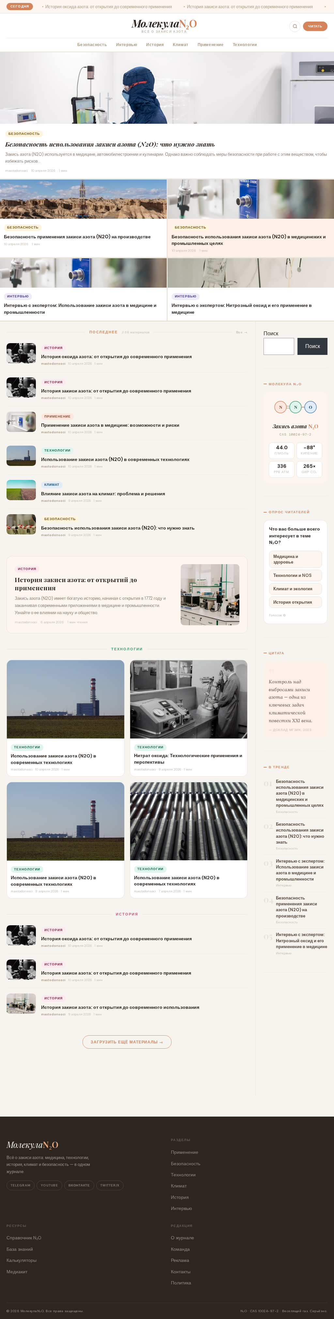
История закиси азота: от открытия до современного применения (202, 6)
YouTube (49, 1185)
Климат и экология (292, 589)
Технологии (245, 44)
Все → (242, 332)
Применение (211, 44)
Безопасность (92, 44)
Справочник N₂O (24, 1238)
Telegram (20, 1185)
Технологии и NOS (292, 575)
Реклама (180, 1260)
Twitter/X (109, 1185)
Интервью (126, 44)
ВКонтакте (79, 1185)
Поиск (271, 333)
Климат (180, 44)
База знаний (20, 1249)
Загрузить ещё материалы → (127, 1042)
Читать (315, 26)
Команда (180, 1249)
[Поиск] (294, 26)
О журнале (182, 1238)
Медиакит (17, 1272)
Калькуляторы (22, 1260)
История (155, 44)
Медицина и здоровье (285, 559)
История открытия (292, 602)
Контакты (180, 1272)
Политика (181, 1283)
